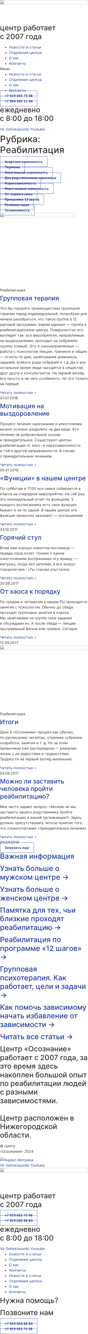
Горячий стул (21, 537)
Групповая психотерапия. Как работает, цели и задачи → (43, 982)
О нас (14, 58)
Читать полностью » (18, 392)
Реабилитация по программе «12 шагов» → (40, 948)
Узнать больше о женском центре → (34, 893)
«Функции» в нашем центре (43, 478)
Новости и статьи (25, 47)
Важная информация (37, 856)
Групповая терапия (29, 298)
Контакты (17, 63)
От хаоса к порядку (30, 591)
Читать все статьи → (36, 1036)
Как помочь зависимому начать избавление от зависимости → (43, 1016)
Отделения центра (25, 52)
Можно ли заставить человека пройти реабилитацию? (32, 788)
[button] (44, 68)
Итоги (9, 722)
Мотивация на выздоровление (24, 409)
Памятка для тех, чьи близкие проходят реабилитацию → (38, 919)
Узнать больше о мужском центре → (34, 872)
